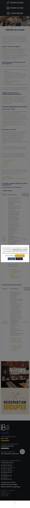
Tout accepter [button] (20, 256)
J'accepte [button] (11, 259)
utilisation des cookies (20, 250)
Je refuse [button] (19, 259)
